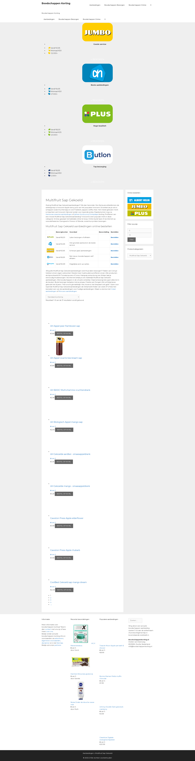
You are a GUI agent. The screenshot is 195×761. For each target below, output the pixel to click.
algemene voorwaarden (51, 641)
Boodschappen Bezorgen (114, 5)
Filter (132, 240)
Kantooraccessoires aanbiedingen (59, 214)
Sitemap (59, 643)
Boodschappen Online (137, 5)
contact (48, 629)
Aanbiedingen (94, 5)
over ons (49, 631)
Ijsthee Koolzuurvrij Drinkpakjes (86, 214)
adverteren (59, 638)
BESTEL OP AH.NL (64, 333)
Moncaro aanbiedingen (68, 291)
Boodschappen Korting (56, 3)
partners (57, 645)
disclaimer (45, 643)
